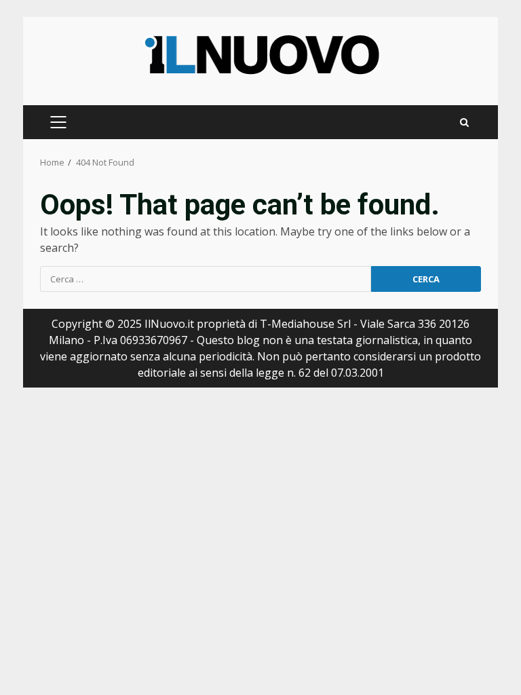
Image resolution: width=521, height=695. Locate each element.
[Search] (464, 122)
